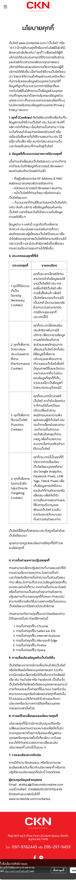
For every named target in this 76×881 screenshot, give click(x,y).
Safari (41, 630)
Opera (41, 650)
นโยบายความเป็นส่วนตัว (16, 871)
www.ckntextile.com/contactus (29, 798)
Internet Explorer (48, 635)
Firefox (41, 645)
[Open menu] (5, 6)
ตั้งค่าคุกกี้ (58, 870)
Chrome (42, 626)
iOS (53, 630)
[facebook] (35, 857)
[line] (41, 857)
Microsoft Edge (47, 640)
